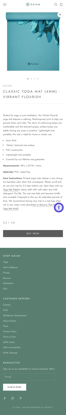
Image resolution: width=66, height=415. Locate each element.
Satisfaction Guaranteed (14, 315)
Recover (7, 278)
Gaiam (7, 85)
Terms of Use (9, 336)
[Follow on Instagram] (12, 398)
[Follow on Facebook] (4, 398)
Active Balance (10, 267)
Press (5, 326)
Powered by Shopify (41, 407)
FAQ (5, 310)
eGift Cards (8, 342)
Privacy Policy (9, 331)
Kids (5, 288)
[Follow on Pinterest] (20, 398)
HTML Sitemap (10, 352)
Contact (6, 304)
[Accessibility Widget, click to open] (59, 207)
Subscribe (15, 387)
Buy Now (33, 233)
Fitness (6, 272)
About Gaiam (9, 321)
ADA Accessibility (12, 347)
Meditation (8, 283)
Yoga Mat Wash (10, 189)
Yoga (5, 262)
